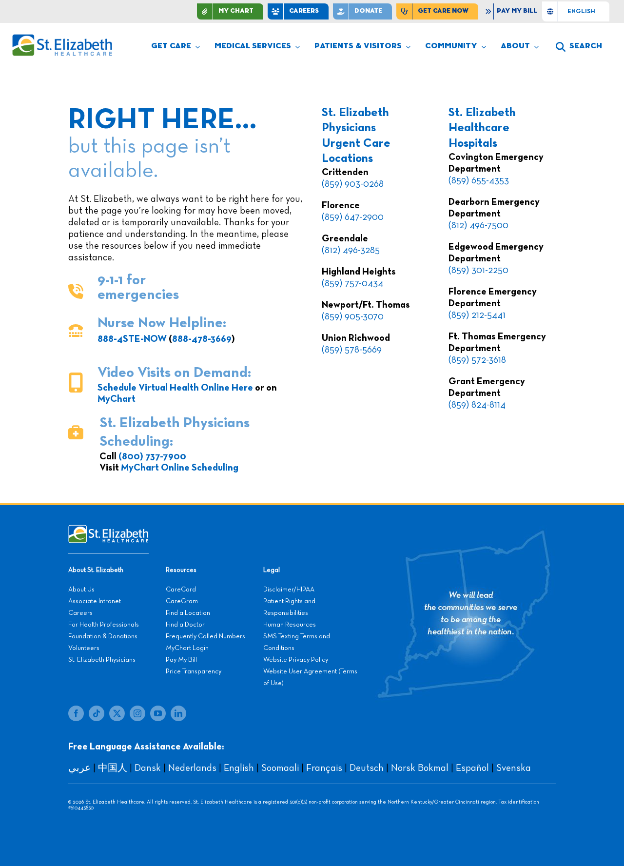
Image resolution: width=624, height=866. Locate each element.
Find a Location (188, 613)
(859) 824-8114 (477, 405)
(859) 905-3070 (353, 316)
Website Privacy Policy (295, 659)
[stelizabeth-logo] (62, 38)
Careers (80, 613)
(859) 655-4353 (478, 180)
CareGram (182, 601)
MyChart (117, 399)
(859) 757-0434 (352, 283)
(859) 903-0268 (353, 184)
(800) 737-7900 (152, 456)
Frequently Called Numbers (205, 636)
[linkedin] (178, 713)
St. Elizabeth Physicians (102, 659)
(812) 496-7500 (478, 225)
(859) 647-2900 (353, 217)
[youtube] (158, 713)
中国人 (112, 768)
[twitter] (117, 713)
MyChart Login (187, 648)
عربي (79, 768)
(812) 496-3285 (351, 250)
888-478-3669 (202, 339)
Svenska (513, 768)
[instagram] (137, 713)
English (239, 768)
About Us (81, 589)
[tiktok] (96, 713)
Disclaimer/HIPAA (288, 589)
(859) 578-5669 (352, 349)
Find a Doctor (185, 624)
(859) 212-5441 (477, 315)
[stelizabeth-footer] (108, 529)
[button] (579, 47)
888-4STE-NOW (132, 339)
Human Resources (289, 624)
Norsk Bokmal (419, 768)
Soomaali (280, 768)
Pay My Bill (181, 659)
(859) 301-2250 (478, 270)
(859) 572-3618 (477, 360)
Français (324, 768)
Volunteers (83, 648)
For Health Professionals (103, 624)
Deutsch (367, 768)
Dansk (148, 768)
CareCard (181, 589)
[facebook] (76, 713)
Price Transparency (193, 671)
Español (472, 768)
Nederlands (192, 768)
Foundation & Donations (102, 636)
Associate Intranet (94, 601)
